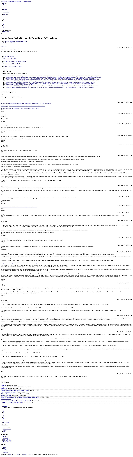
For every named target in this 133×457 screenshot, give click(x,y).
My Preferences (6, 439)
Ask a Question (6, 427)
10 (3, 25)
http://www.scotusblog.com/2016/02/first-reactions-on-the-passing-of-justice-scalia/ (19, 207)
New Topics (6, 12)
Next (4, 27)
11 (3, 26)
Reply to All (6, 31)
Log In (20, 1)
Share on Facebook (17, 63)
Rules (4, 447)
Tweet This (13, 58)
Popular (5, 9)
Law (26, 41)
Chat (4, 431)
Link (2, 89)
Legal (16, 41)
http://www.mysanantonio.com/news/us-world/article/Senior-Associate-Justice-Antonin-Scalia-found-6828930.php (26, 103)
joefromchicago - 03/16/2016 (50, 78)
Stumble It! (11, 56)
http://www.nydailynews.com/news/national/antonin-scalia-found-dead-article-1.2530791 (20, 108)
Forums (5, 3)
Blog (4, 448)
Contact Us (5, 452)
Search (29, 1)
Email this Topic (4, 42)
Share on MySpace (17, 66)
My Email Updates (7, 441)
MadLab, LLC (12, 454)
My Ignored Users (7, 440)
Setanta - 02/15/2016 (50, 83)
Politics (6, 41)
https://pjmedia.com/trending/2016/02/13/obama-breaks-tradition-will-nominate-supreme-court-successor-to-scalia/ (25, 263)
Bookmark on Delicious (20, 61)
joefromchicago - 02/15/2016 (52, 80)
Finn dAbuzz (3, 46)
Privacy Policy (28, 454)
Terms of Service (20, 454)
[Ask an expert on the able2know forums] (10, 1)
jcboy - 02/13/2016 (52, 76)
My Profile (5, 438)
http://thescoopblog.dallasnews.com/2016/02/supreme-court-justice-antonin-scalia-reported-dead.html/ (23, 106)
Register (25, 1)
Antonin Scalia (11, 41)
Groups (5, 4)
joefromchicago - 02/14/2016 (53, 77)
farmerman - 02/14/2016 (50, 87)
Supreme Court (21, 41)
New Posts (5, 14)
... (3, 22)
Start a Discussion (7, 429)
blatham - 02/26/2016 (19, 84)
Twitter (4, 449)
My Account (6, 436)
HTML (2, 94)
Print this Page (12, 42)
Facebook (5, 451)
